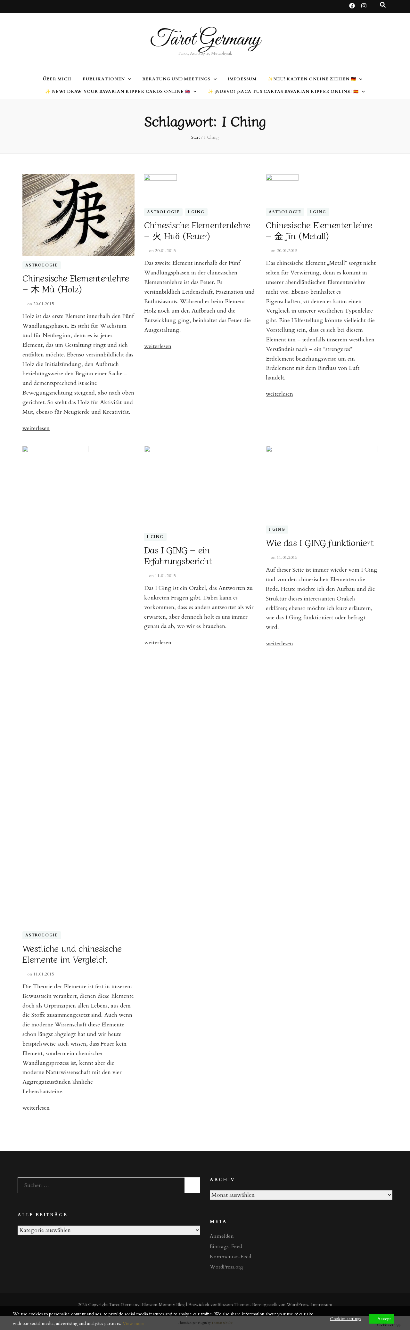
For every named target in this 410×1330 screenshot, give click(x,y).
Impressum (242, 79)
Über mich (57, 79)
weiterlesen (36, 428)
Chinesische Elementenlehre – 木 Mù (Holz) (75, 283)
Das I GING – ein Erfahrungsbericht (178, 555)
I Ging (196, 212)
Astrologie (41, 265)
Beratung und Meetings (176, 79)
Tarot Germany (205, 39)
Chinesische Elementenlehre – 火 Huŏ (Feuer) (197, 230)
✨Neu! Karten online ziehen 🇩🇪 (312, 79)
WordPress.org (226, 1266)
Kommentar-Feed (230, 1256)
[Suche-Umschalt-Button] (383, 5)
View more (133, 1323)
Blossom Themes (233, 1304)
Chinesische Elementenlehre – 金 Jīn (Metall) (319, 230)
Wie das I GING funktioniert (319, 542)
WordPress (297, 1304)
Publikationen (104, 79)
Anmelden (222, 1236)
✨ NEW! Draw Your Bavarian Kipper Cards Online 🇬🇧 (118, 91)
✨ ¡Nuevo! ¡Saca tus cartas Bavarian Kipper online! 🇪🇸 (283, 91)
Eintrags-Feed (226, 1246)
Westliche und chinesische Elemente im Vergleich (72, 953)
